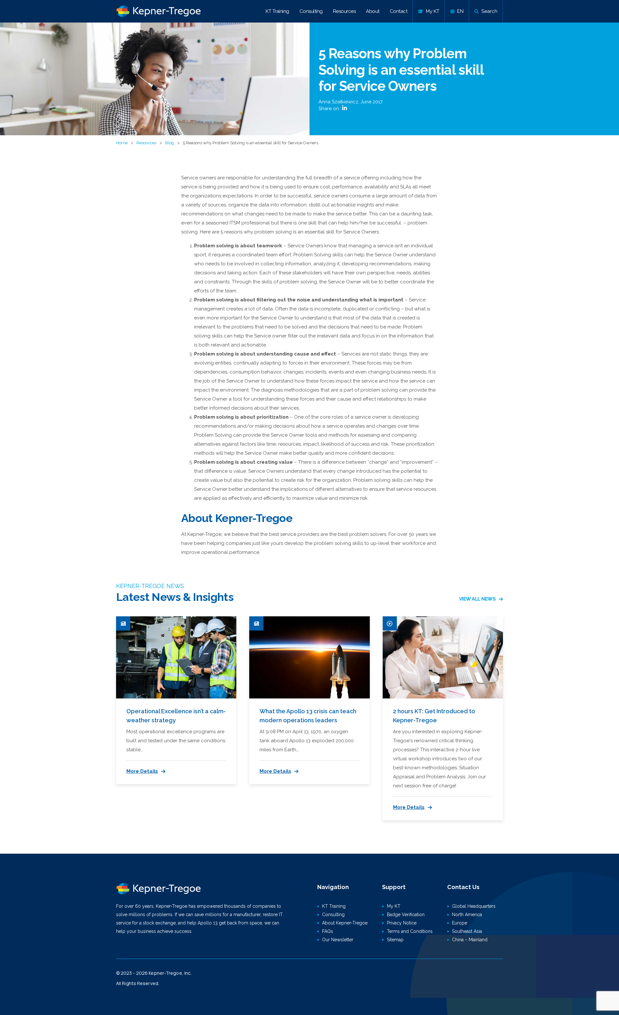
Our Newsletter (337, 939)
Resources (344, 11)
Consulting (311, 11)
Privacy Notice (402, 922)
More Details (142, 771)
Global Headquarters (474, 906)
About (372, 11)
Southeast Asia (467, 931)
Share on (329, 108)
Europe (459, 922)
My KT (393, 906)
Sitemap (395, 939)
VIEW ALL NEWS (477, 599)
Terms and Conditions (410, 931)
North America (467, 914)
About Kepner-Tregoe (345, 922)
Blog (169, 142)
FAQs (327, 931)
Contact (399, 11)
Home (122, 142)
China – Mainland (469, 939)
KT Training (277, 11)
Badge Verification (406, 914)
